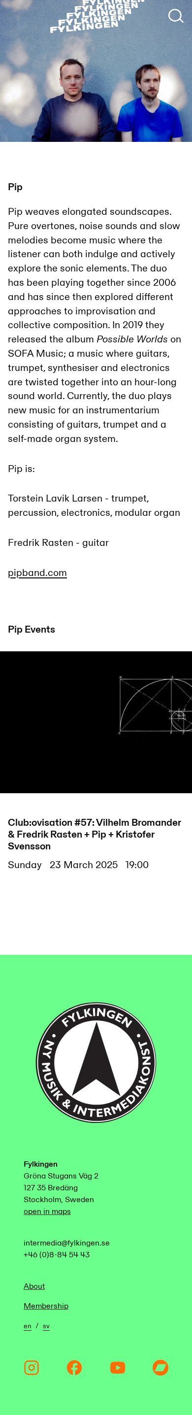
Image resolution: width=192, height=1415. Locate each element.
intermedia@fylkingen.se (67, 1243)
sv (46, 1326)
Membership (46, 1306)
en (28, 1326)
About (34, 1286)
